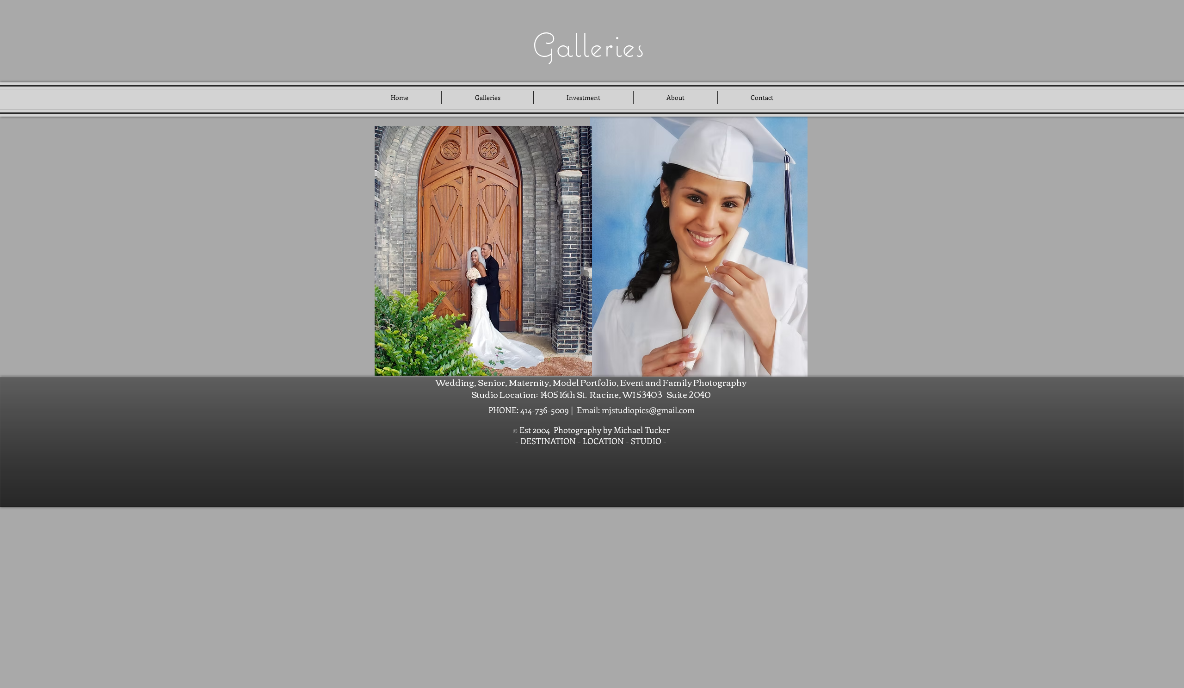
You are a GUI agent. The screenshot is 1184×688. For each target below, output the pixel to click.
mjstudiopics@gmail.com (648, 409)
